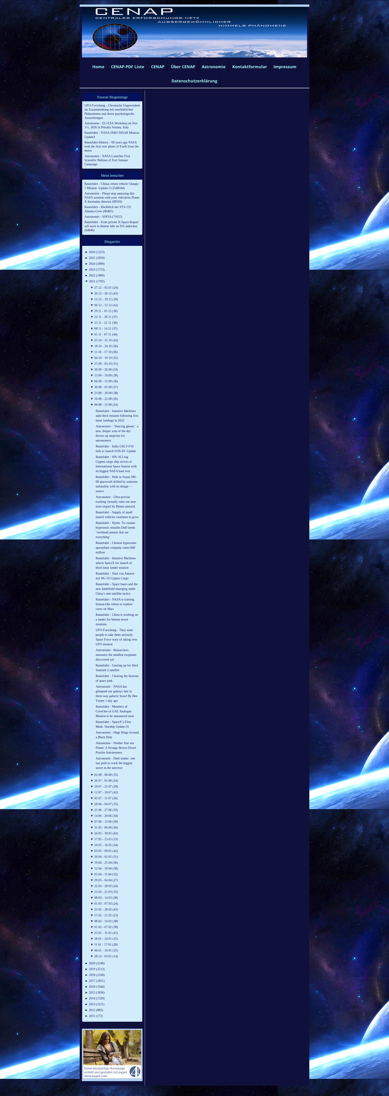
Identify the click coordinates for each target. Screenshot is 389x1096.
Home (98, 66)
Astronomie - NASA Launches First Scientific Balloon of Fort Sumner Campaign (107, 160)
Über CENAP (183, 66)
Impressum (285, 66)
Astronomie (214, 66)
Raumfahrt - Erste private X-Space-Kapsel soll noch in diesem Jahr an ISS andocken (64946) (111, 226)
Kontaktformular (249, 66)
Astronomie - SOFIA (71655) (103, 216)
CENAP (157, 66)
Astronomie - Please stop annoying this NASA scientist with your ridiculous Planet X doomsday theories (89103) (111, 197)
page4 (201, 1091)
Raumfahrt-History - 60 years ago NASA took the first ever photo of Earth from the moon (111, 146)
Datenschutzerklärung (194, 81)
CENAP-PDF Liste (127, 66)
